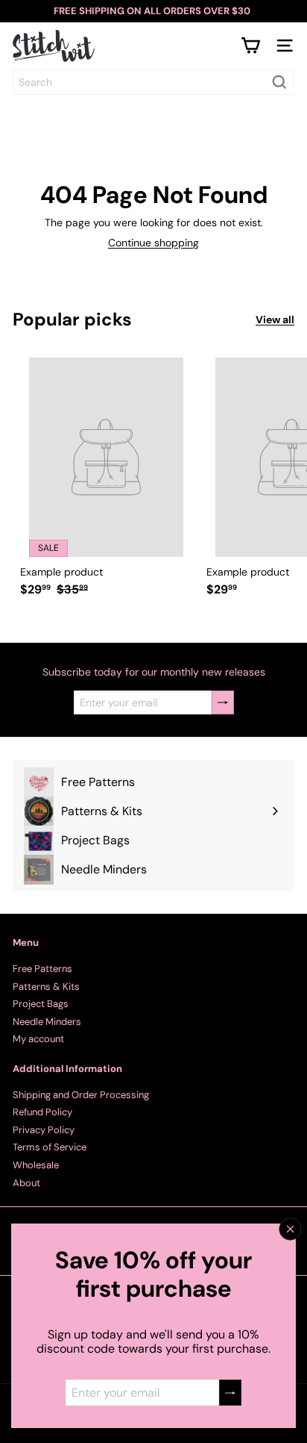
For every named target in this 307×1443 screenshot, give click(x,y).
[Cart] (250, 45)
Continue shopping (153, 242)
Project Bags (41, 1003)
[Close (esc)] (290, 1229)
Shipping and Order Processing (81, 1094)
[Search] (279, 82)
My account (38, 1038)
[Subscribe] (230, 1393)
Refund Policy (42, 1112)
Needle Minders (47, 1021)
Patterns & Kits (46, 986)
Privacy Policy (44, 1129)
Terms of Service (49, 1147)
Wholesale (36, 1165)
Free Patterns (42, 968)
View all (275, 320)
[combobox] (153, 82)
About (26, 1182)
